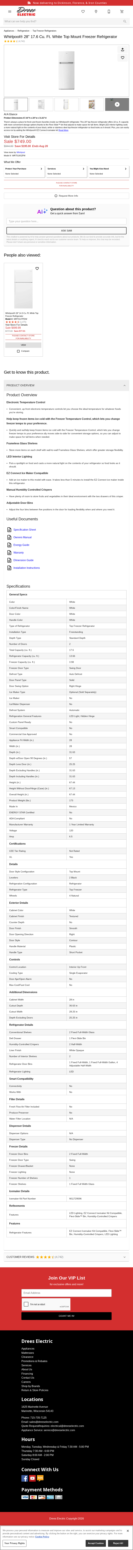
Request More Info (68, 195)
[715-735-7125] (109, 11)
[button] (10, 11)
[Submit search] (124, 21)
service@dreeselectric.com (59, 1430)
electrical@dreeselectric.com (67, 1426)
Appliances (9, 31)
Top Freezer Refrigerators (44, 31)
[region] (66, 1538)
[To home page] (26, 11)
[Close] (127, 1530)
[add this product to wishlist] (122, 58)
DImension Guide (23, 560)
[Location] (96, 11)
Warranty (18, 552)
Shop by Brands (30, 1386)
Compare (25, 351)
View (23, 345)
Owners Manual (22, 537)
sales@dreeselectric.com (43, 1422)
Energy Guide (21, 545)
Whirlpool (21, 152)
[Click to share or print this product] (122, 49)
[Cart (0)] (122, 11)
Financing (27, 1373)
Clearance (27, 1357)
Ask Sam (66, 230)
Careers (26, 1382)
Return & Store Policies (34, 1390)
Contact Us (27, 1377)
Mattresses (27, 1352)
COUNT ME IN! (66, 1316)
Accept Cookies (96, 1543)
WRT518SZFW (18, 156)
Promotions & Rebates (34, 1361)
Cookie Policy (42, 1537)
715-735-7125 (38, 1417)
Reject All (118, 1543)
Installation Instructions (26, 567)
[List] (83, 11)
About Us (26, 1369)
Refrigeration (23, 31)
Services (26, 1365)
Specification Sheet (24, 529)
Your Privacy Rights (14, 1543)
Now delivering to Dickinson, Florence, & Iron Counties (69, 3)
